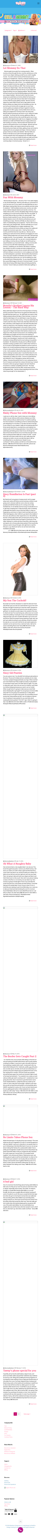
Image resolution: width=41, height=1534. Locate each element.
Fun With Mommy (13, 197)
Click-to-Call (7, 1502)
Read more (33, 145)
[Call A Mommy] (20, 3)
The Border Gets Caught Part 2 (19, 1056)
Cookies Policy (8, 1437)
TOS (5, 1426)
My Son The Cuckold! (14, 600)
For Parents (7, 1435)
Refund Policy (8, 1428)
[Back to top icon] (20, 1522)
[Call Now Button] (20, 1530)
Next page (26, 1414)
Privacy (6, 1431)
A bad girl (8, 1181)
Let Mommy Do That (14, 68)
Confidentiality (8, 1429)
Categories (8, 30)
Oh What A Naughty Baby (17, 863)
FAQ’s (5, 1464)
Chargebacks (8, 1466)
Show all (34, 30)
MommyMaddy (9, 410)
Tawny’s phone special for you (19, 1370)
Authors (22, 30)
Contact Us (7, 1468)
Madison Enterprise (9, 1451)
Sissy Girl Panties (12, 672)
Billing (6, 1470)
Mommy (7, 65)
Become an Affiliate (9, 1453)
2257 (5, 1433)
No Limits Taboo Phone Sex (18, 1137)
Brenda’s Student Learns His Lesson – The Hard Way (18, 306)
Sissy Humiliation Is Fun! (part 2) (19, 495)
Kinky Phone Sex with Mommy (20, 412)
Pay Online (7, 1504)
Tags (14, 30)
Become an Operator (10, 1448)
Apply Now (7, 1449)
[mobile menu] (38, 3)
